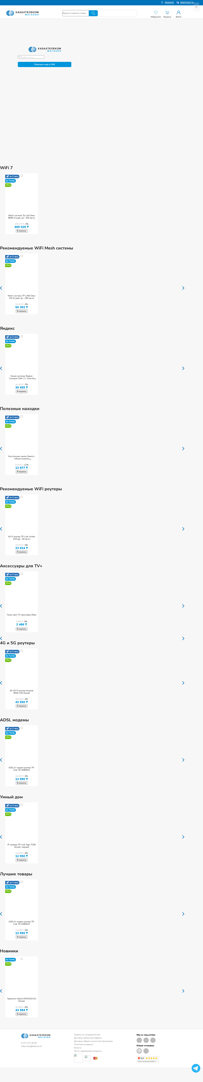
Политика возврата (83, 1044)
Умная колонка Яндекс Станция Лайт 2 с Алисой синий (21, 378)
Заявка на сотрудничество (87, 1034)
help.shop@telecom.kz (31, 1046)
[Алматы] (167, 2)
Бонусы (77, 1047)
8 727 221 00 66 (29, 1043)
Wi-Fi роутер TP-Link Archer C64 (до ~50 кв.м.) (21, 537)
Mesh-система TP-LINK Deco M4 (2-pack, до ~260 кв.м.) (21, 297)
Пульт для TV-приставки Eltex (21, 614)
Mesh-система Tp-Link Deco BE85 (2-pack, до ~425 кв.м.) (21, 216)
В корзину (21, 231)
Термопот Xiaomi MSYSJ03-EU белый (21, 999)
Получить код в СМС (44, 64)
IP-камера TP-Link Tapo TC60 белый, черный (21, 845)
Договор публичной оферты (88, 1038)
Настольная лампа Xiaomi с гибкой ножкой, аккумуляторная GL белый (21, 459)
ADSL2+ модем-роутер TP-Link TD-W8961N (21, 768)
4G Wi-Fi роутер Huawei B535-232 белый (21, 691)
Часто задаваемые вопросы (88, 1051)
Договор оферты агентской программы (93, 1041)
